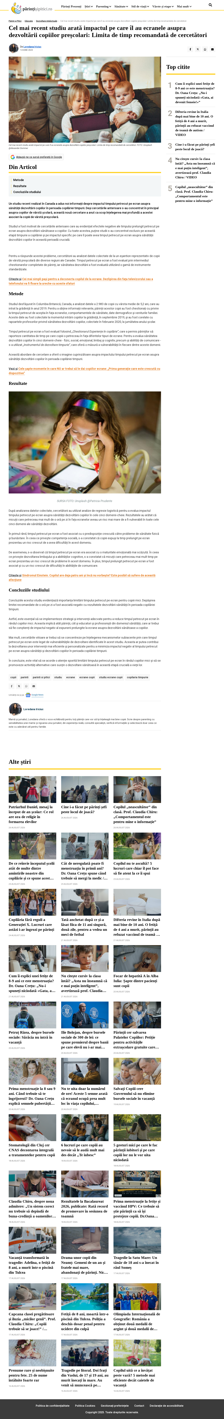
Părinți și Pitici (15, 21)
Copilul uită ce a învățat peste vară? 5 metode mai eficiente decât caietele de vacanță (134, 1377)
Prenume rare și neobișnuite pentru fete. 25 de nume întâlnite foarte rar (31, 1375)
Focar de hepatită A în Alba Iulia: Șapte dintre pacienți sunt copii (135, 981)
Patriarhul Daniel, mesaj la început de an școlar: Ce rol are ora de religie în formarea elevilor (31, 814)
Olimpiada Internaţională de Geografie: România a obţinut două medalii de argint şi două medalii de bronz (136, 1321)
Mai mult (183, 6)
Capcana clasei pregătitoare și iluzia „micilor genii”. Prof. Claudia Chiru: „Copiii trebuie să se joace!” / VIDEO (32, 1321)
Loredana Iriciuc (32, 46)
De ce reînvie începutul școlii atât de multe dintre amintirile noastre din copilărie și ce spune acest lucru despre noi (31, 871)
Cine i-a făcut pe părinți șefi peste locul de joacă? (84, 809)
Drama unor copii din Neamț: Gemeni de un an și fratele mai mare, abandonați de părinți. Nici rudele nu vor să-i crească (83, 1265)
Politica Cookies (85, 1405)
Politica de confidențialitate (53, 1405)
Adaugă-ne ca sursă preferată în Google (39, 157)
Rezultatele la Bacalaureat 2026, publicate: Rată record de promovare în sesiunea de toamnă (84, 1208)
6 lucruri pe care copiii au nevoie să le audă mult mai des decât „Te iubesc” (82, 1150)
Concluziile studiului (27, 192)
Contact (139, 1405)
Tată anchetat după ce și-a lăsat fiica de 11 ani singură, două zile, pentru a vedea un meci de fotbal (84, 927)
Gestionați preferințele (115, 1405)
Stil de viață (138, 6)
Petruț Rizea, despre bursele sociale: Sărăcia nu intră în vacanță (31, 1037)
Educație (29, 21)
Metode (18, 180)
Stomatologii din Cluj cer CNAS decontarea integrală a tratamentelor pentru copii (32, 1150)
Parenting (102, 6)
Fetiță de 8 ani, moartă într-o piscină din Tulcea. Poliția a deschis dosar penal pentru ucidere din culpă (85, 1321)
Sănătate (119, 6)
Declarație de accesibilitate (166, 1405)
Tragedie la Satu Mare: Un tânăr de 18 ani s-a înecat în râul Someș (136, 1263)
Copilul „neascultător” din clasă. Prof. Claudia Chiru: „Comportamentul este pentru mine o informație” (135, 814)
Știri (87, 6)
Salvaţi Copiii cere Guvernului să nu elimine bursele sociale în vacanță (134, 1094)
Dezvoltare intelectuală (46, 21)
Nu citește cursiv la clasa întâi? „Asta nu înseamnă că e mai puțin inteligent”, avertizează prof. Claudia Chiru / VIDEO (84, 983)
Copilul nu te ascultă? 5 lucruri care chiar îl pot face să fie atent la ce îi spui (136, 868)
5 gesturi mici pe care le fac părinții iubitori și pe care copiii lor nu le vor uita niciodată (135, 1152)
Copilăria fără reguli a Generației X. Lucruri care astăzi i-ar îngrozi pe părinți (31, 925)
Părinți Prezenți (71, 6)
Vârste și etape (161, 6)
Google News (37, 695)
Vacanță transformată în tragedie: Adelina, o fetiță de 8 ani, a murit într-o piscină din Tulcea (32, 1265)
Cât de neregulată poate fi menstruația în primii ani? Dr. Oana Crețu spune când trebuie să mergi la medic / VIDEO (83, 871)
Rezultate (19, 186)
